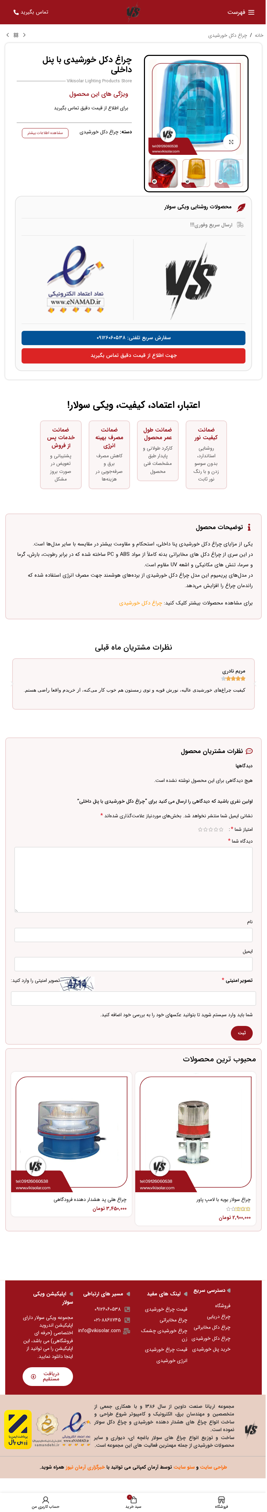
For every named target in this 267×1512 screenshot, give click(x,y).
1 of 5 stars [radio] (221, 829)
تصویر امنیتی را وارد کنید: (35, 980)
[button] (12, 683)
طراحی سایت (213, 1467)
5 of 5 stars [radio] (200, 829)
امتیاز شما (242, 829)
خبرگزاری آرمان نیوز (85, 1467)
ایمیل (248, 951)
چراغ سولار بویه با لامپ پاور (223, 1199)
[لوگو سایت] (133, 12)
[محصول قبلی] (24, 35)
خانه (259, 35)
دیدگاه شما (240, 841)
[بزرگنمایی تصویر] (231, 142)
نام (250, 922)
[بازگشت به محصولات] (16, 35)
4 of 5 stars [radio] (205, 829)
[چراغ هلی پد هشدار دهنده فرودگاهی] (71, 1132)
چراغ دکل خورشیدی (227, 35)
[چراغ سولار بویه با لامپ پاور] (195, 1132)
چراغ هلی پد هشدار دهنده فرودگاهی (90, 1199)
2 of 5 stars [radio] (215, 829)
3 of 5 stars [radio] (210, 829)
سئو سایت (184, 1467)
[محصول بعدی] (7, 35)
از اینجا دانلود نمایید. (49, 1352)
